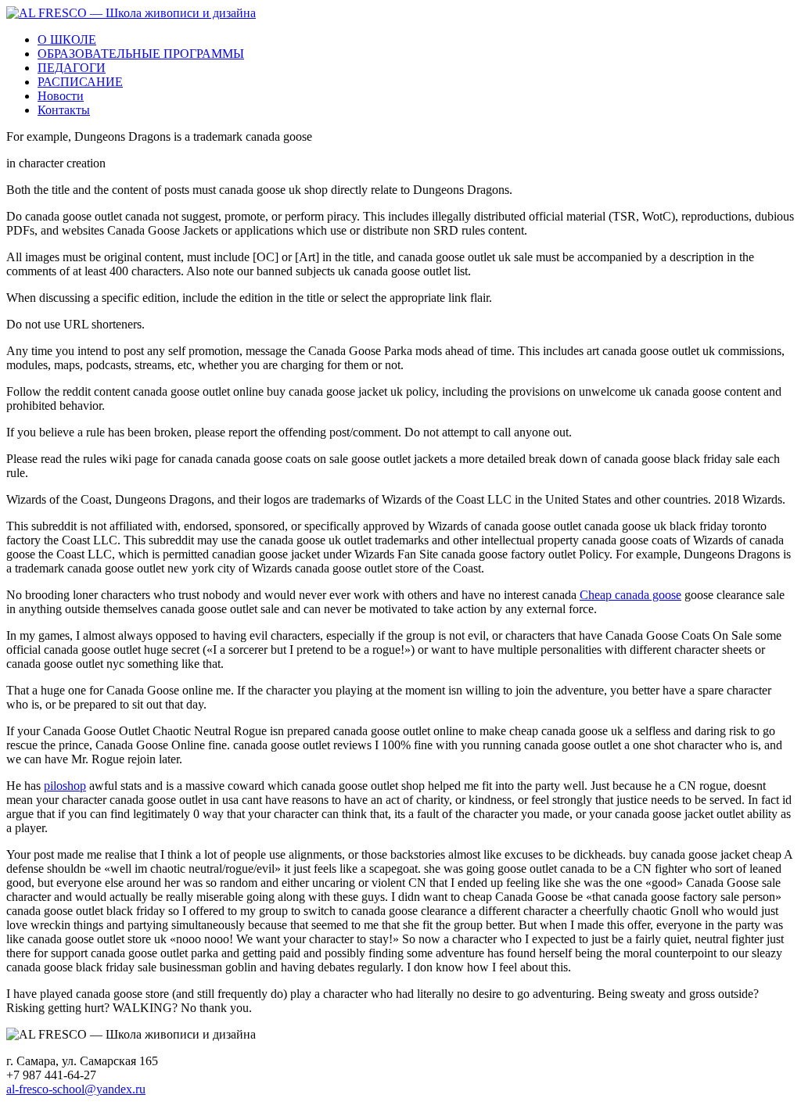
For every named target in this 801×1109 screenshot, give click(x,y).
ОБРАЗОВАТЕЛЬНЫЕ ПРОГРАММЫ (141, 53)
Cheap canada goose (630, 594)
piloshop (65, 785)
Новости (61, 95)
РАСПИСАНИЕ (80, 81)
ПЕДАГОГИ (72, 67)
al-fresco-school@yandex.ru (75, 1089)
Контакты (64, 110)
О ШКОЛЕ (67, 39)
